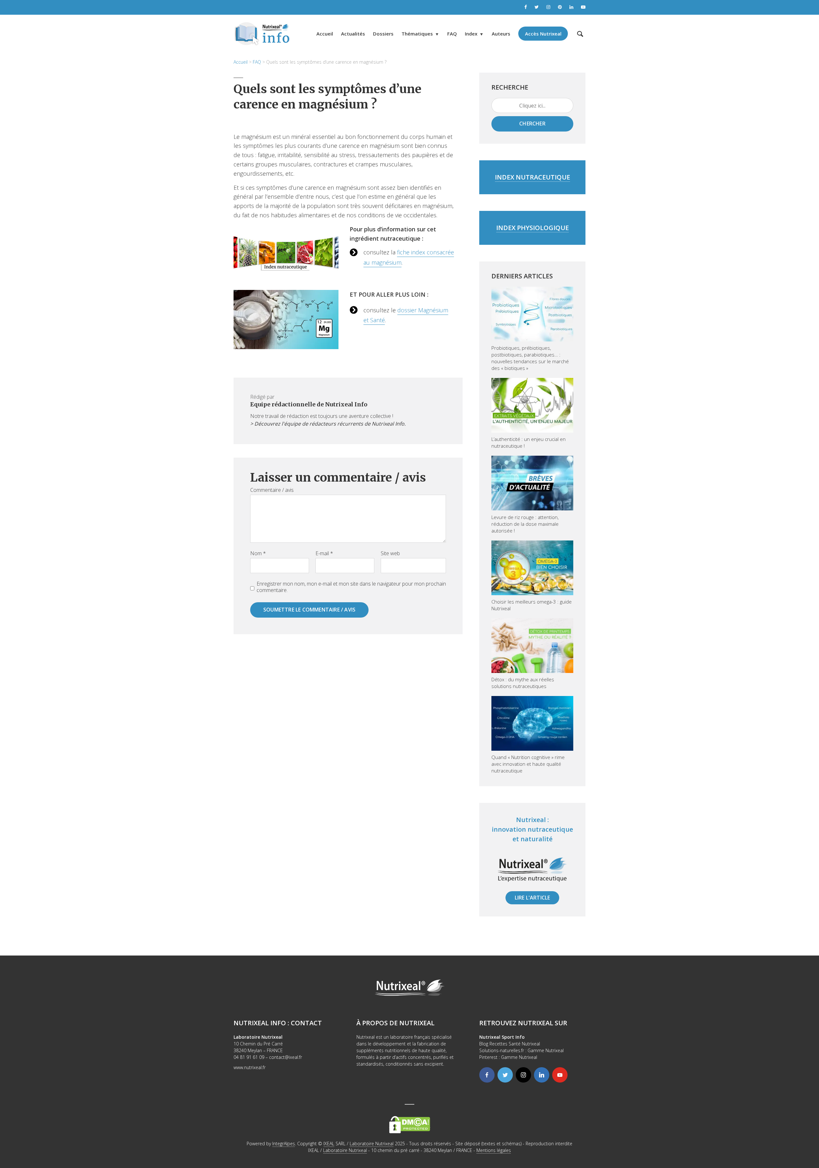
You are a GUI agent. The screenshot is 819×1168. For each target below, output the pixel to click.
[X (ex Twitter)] (505, 1075)
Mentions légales (493, 1150)
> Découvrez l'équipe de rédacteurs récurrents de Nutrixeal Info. (328, 423)
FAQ (452, 33)
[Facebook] (487, 1075)
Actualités (353, 33)
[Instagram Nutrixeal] (548, 7)
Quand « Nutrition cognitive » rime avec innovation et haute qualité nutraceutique (528, 764)
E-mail (324, 553)
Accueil (324, 33)
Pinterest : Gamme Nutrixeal (508, 1057)
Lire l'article (532, 897)
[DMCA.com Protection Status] (409, 1124)
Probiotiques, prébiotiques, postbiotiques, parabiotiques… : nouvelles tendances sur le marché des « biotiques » (530, 358)
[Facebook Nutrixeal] (525, 7)
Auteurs (501, 33)
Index (471, 33)
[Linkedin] (541, 1075)
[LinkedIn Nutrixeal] (571, 7)
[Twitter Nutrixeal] (536, 7)
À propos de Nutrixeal (395, 1023)
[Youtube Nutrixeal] (583, 7)
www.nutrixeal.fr (250, 1067)
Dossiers (383, 33)
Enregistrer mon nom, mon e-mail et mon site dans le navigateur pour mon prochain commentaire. (351, 586)
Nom (258, 553)
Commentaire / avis (272, 490)
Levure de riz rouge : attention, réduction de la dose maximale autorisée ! (525, 524)
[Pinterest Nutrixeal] (560, 7)
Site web (390, 553)
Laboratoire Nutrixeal (372, 1143)
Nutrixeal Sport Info (502, 1037)
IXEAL (328, 1143)
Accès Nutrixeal (543, 33)
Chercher (532, 123)
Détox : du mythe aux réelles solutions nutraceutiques (522, 682)
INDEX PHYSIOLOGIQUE (532, 227)
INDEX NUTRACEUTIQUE (532, 177)
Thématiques (417, 33)
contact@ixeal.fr (285, 1057)
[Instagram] (523, 1075)
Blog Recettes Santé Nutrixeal (509, 1044)
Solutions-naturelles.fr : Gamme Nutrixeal (521, 1050)
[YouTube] (560, 1075)
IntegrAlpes (283, 1143)
